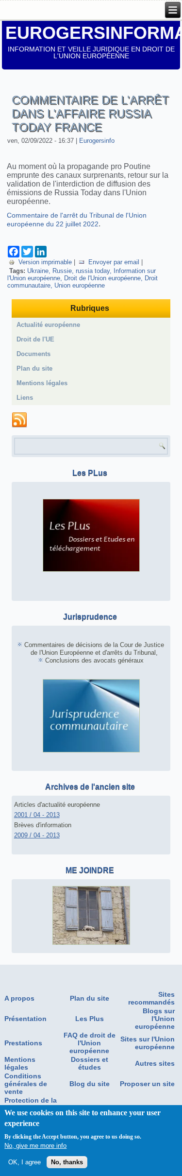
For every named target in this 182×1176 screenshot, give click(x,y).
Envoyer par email (113, 262)
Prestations (23, 1043)
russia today (93, 270)
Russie (62, 270)
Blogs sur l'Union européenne (155, 1018)
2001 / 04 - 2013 (37, 814)
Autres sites (155, 1063)
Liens (25, 397)
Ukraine (38, 270)
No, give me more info (35, 1145)
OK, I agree (24, 1162)
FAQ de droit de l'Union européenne (90, 1043)
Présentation (25, 1019)
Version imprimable (45, 262)
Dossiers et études (89, 1063)
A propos (19, 998)
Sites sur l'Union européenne (147, 1043)
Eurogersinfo (97, 140)
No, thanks (67, 1162)
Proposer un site (147, 1084)
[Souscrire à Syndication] (19, 420)
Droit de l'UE (35, 339)
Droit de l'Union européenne (102, 278)
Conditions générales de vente (25, 1083)
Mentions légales (42, 383)
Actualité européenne (48, 324)
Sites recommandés (151, 998)
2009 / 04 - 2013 (37, 835)
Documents (33, 354)
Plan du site (34, 368)
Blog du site (89, 1084)
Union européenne (79, 285)
